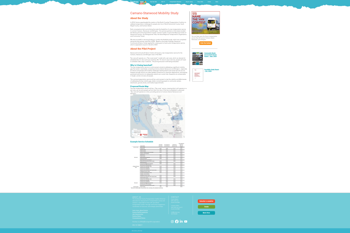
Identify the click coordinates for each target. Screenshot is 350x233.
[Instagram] (172, 221)
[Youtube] (185, 221)
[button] (205, 43)
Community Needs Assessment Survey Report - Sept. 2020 (210, 54)
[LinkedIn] (181, 221)
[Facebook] (177, 221)
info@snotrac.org (175, 212)
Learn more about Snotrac (140, 210)
